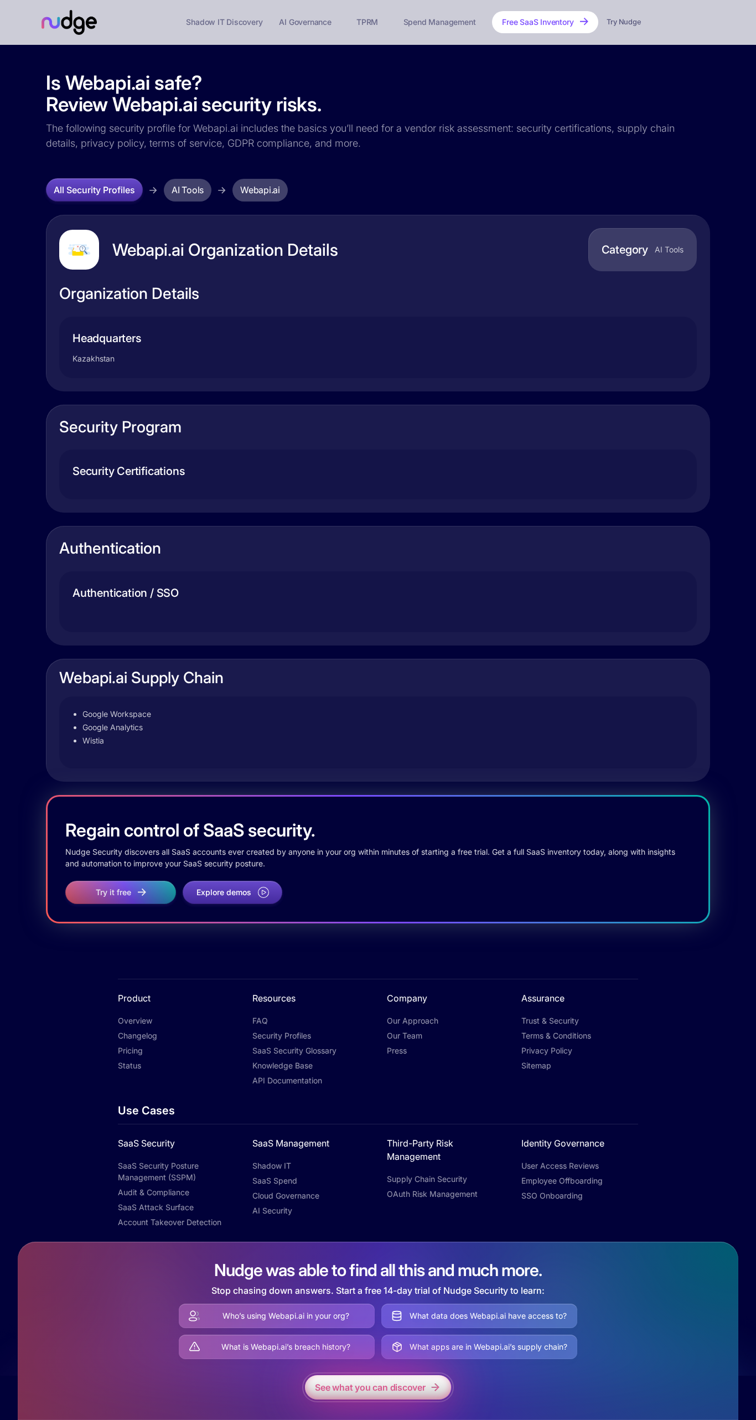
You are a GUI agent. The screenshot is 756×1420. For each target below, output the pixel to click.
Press (397, 1050)
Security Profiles (281, 1035)
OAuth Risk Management (432, 1194)
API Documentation (287, 1080)
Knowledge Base (282, 1065)
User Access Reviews (560, 1165)
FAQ (260, 1020)
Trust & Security (550, 1020)
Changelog (137, 1035)
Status (129, 1065)
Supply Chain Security (427, 1179)
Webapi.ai (260, 189)
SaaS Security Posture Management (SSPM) (158, 1171)
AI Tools (188, 189)
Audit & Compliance (153, 1192)
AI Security (272, 1210)
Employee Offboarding (562, 1180)
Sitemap (536, 1065)
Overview (135, 1020)
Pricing (130, 1050)
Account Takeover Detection (169, 1222)
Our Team (404, 1035)
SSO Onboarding (552, 1195)
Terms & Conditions (556, 1035)
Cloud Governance (285, 1195)
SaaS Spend (274, 1180)
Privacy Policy (546, 1050)
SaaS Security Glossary (294, 1050)
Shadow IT (271, 1165)
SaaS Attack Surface (156, 1207)
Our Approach (412, 1020)
